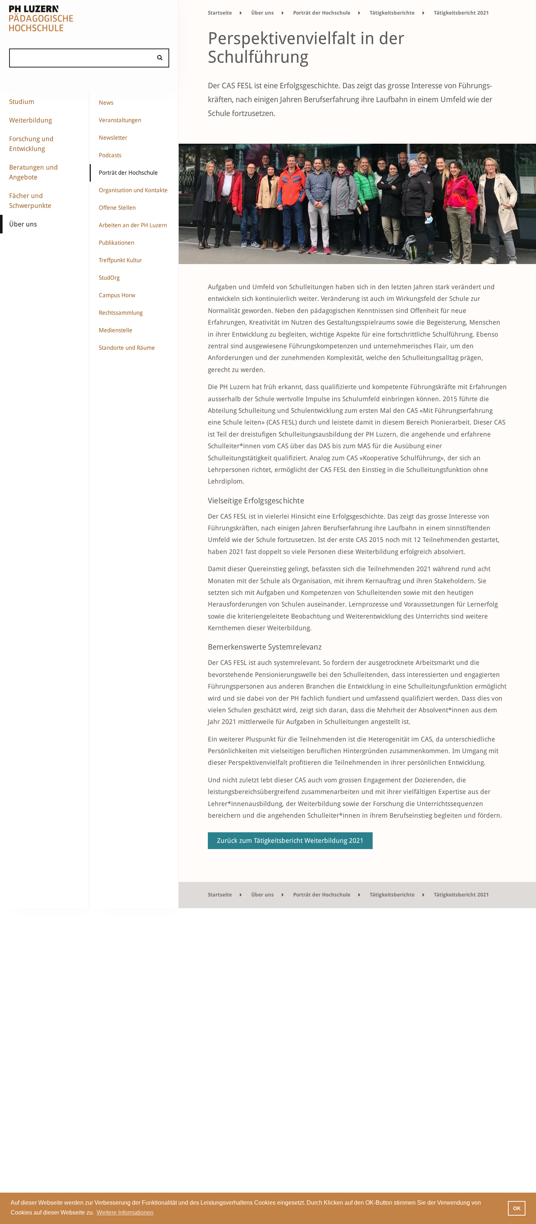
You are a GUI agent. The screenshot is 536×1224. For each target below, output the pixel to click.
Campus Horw (117, 295)
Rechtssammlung (121, 312)
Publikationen (116, 242)
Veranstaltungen (120, 120)
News (106, 102)
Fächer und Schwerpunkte (30, 200)
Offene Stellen (117, 207)
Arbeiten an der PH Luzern (133, 225)
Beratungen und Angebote (33, 172)
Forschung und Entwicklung (31, 143)
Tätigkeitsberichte (392, 13)
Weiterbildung (30, 120)
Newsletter (113, 137)
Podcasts (110, 155)
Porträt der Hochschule (128, 172)
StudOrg (109, 277)
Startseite (220, 13)
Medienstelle (115, 330)
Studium (21, 101)
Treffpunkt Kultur (120, 260)
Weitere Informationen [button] (125, 1212)
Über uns (23, 224)
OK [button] (517, 1208)
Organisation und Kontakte (133, 190)
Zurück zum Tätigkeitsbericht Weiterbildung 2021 (290, 840)
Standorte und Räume (127, 347)
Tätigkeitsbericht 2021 (461, 13)
